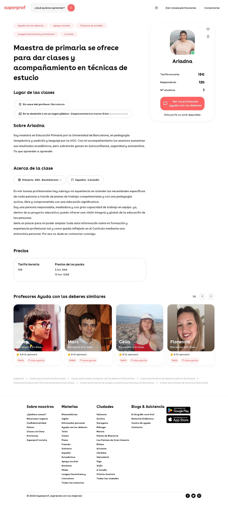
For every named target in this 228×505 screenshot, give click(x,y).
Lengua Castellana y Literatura (74, 476)
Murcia (100, 431)
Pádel (65, 470)
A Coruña (102, 470)
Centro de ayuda (141, 423)
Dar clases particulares (181, 7)
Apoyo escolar (70, 461)
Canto (65, 436)
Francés (66, 444)
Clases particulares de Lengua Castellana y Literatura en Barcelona (117, 383)
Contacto (136, 427)
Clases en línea (35, 431)
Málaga (101, 427)
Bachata (67, 465)
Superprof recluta (37, 440)
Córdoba (101, 453)
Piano (65, 440)
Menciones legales (37, 418)
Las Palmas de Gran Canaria (113, 440)
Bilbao (100, 444)
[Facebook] (188, 496)
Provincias (32, 436)
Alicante (102, 448)
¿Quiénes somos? (36, 414)
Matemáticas (69, 414)
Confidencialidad (36, 423)
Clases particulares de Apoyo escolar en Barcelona (167, 378)
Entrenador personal (73, 423)
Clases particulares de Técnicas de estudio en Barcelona (44, 383)
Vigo (99, 461)
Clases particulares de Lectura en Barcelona (184, 383)
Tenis (65, 431)
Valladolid (103, 457)
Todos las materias (73, 483)
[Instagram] (199, 496)
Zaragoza (102, 423)
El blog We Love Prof (142, 414)
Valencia (102, 414)
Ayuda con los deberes (74, 427)
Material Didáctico (142, 418)
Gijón (99, 465)
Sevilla (101, 418)
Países (30, 427)
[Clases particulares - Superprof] (15, 8)
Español (66, 453)
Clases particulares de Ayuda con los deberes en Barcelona (103, 378)
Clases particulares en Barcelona (48, 378)
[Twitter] (193, 496)
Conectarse (211, 7)
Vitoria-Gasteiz (106, 474)
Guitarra (67, 448)
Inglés (65, 418)
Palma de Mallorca (107, 436)
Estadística (68, 457)
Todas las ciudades (108, 478)
